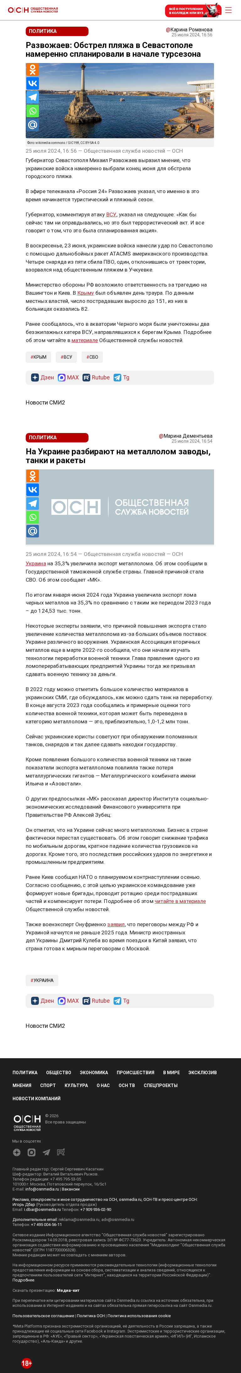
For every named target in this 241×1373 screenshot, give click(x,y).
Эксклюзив (203, 1072)
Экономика (94, 1072)
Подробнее (23, 1280)
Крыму (86, 293)
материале (85, 340)
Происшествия (135, 1072)
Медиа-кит (68, 1290)
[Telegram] (32, 97)
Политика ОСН (91, 1315)
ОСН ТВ (127, 1085)
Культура (76, 1085)
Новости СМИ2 (45, 402)
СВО (93, 357)
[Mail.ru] (32, 125)
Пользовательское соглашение (43, 1315)
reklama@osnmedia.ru (79, 1219)
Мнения (22, 1085)
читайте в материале (180, 901)
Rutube (101, 378)
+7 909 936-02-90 (95, 1209)
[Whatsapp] (32, 111)
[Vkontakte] (32, 83)
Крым (40, 357)
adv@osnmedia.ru (117, 1219)
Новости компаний (37, 1098)
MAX (73, 378)
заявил (116, 924)
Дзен (47, 378)
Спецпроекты (161, 1085)
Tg (126, 378)
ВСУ (111, 214)
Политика (25, 1072)
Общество (58, 1072)
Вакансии (71, 1189)
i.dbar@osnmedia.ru (42, 1209)
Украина (36, 563)
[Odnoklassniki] (32, 69)
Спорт (48, 1085)
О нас (103, 1085)
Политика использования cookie (139, 1315)
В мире (171, 1072)
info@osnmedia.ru (42, 1189)
